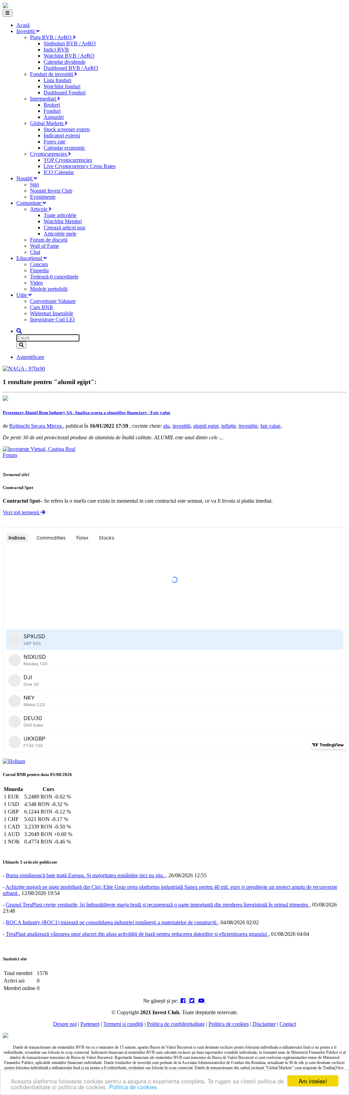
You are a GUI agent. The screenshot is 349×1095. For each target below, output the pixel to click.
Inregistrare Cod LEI (52, 319)
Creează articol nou (64, 227)
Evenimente (43, 197)
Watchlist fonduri (62, 86)
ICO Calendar (59, 172)
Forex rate (54, 142)
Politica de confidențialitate (176, 1024)
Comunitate (29, 203)
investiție (248, 426)
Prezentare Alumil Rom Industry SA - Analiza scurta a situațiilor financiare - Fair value (86, 412)
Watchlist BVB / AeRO (69, 56)
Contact (287, 1024)
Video (36, 283)
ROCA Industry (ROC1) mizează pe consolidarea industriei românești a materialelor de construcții (112, 922)
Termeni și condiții (123, 1024)
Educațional (29, 258)
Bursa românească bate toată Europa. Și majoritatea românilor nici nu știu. (86, 875)
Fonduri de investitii (52, 74)
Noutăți (25, 178)
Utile (22, 295)
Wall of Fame (44, 246)
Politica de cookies (133, 1086)
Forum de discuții (48, 240)
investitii (181, 426)
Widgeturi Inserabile (51, 313)
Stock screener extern (67, 129)
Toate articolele (60, 215)
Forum (10, 455)
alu (166, 426)
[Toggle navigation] (7, 13)
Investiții (26, 31)
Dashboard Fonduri (65, 92)
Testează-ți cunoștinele (54, 276)
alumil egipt (205, 426)
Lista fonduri (57, 80)
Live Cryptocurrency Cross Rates (80, 166)
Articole (39, 209)
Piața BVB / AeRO (51, 37)
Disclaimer (264, 1024)
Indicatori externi (62, 135)
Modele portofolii (48, 289)
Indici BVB (56, 49)
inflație (228, 426)
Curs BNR (41, 307)
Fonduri (52, 111)
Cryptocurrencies (49, 154)
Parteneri (90, 1024)
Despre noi (65, 1024)
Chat (35, 252)
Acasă (23, 25)
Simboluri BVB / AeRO (70, 43)
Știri (34, 184)
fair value (270, 426)
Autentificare (30, 357)
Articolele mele (60, 234)
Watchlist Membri (63, 221)
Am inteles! (313, 1081)
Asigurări (54, 117)
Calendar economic (64, 148)
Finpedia (39, 270)
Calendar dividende (65, 62)
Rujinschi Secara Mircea (36, 426)
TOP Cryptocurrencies (68, 160)
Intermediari (43, 99)
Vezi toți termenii (22, 512)
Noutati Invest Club (51, 191)
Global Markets (47, 123)
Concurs (39, 264)
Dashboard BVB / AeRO (71, 68)
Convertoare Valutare (53, 301)
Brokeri (52, 105)
